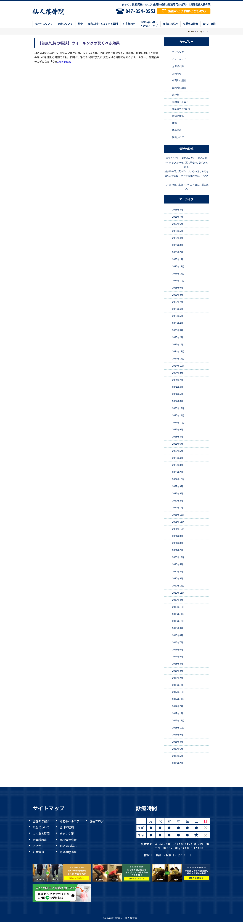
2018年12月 (178, 607)
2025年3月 (177, 330)
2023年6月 (177, 443)
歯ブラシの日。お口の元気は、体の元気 (186, 158)
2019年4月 (177, 600)
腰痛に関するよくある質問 (103, 23)
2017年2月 (177, 706)
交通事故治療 (190, 23)
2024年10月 (178, 365)
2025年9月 (177, 287)
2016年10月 (178, 727)
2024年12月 (178, 351)
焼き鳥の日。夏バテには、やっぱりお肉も (186, 171)
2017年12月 (178, 692)
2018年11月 (178, 614)
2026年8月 (177, 209)
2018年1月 (177, 685)
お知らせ (176, 73)
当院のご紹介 (41, 821)
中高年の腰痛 (179, 80)
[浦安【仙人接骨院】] (48, 11)
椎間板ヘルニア (180, 102)
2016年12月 (178, 720)
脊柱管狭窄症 (68, 839)
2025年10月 (178, 280)
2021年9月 (177, 536)
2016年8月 (177, 741)
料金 (80, 23)
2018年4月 (177, 663)
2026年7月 (177, 216)
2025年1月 (177, 344)
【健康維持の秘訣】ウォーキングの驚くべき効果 (79, 42)
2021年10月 (178, 529)
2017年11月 (178, 699)
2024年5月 (177, 394)
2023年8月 (177, 436)
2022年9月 (177, 486)
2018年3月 (177, 670)
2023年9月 (177, 429)
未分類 (175, 94)
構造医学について (181, 109)
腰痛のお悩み (170, 23)
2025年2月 (177, 337)
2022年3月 (177, 493)
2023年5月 (177, 451)
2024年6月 (177, 387)
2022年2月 (177, 500)
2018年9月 (177, 628)
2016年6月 (177, 749)
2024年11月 (178, 358)
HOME (191, 31)
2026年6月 (177, 224)
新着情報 (38, 852)
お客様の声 (129, 23)
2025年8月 (177, 294)
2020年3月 (177, 578)
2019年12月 (178, 585)
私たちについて (43, 23)
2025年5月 (177, 316)
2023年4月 (177, 458)
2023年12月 (178, 408)
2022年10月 (178, 479)
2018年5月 (177, 656)
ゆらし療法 (209, 23)
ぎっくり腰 (67, 833)
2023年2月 (177, 472)
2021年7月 (177, 550)
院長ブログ (178, 137)
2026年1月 (177, 259)
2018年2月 (177, 678)
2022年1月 (177, 507)
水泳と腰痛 (178, 116)
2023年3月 (177, 465)
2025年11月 (178, 273)
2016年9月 (177, 734)
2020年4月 (177, 571)
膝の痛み (176, 130)
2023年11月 (178, 415)
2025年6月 (177, 309)
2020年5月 (177, 564)
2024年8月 (177, 373)
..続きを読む (64, 61)
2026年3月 (177, 245)
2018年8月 (177, 635)
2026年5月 (177, 231)
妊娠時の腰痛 (179, 87)
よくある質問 (41, 833)
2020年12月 (178, 557)
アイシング (178, 52)
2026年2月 (177, 252)
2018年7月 (177, 642)
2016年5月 (177, 756)
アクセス (38, 846)
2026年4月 (177, 238)
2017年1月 (177, 713)
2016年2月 (177, 763)
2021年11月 (178, 522)
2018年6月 (177, 649)
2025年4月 (177, 323)
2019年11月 (178, 592)
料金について (41, 827)
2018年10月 (178, 621)
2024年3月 (177, 401)
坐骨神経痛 (67, 827)
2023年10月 (178, 422)
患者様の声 (40, 839)
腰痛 (174, 123)
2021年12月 (178, 514)
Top (229, 911)
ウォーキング (179, 59)
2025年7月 (177, 302)
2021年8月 (177, 543)
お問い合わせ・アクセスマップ (149, 24)
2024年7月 (177, 380)
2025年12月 (178, 266)
